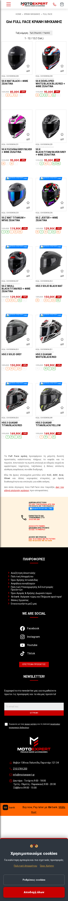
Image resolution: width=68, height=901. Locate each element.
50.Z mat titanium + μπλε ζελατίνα (14, 218)
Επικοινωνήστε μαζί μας (24, 603)
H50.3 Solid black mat (49, 285)
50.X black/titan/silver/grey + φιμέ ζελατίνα (51, 151)
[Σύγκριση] (28, 71)
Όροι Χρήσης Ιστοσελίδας (24, 580)
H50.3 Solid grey (11, 353)
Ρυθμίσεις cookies (34, 879)
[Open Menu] (8, 4)
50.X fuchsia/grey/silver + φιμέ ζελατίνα (17, 149)
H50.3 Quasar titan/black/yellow (48, 423)
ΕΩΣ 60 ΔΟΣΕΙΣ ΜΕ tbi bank (40, 541)
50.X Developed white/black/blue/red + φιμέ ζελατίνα (50, 83)
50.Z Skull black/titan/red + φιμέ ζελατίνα (16, 288)
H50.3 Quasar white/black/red (46, 354)
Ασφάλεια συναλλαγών (23, 583)
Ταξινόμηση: (22, 33)
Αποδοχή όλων (34, 892)
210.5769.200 (20, 768)
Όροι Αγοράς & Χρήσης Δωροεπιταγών (31, 593)
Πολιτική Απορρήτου (22, 576)
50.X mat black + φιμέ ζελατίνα (15, 81)
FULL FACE (47, 14)
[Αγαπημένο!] (28, 66)
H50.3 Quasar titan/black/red (12, 423)
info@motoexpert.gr (24, 774)
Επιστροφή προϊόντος (34, 664)
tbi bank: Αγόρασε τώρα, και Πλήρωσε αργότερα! (36, 596)
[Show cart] (62, 4)
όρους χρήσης (31, 724)
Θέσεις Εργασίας (20, 600)
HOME (18, 14)
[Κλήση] (54, 4)
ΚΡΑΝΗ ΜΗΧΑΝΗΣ (32, 14)
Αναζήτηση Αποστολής (23, 573)
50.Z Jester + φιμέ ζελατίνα (47, 218)
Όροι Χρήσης (47, 865)
